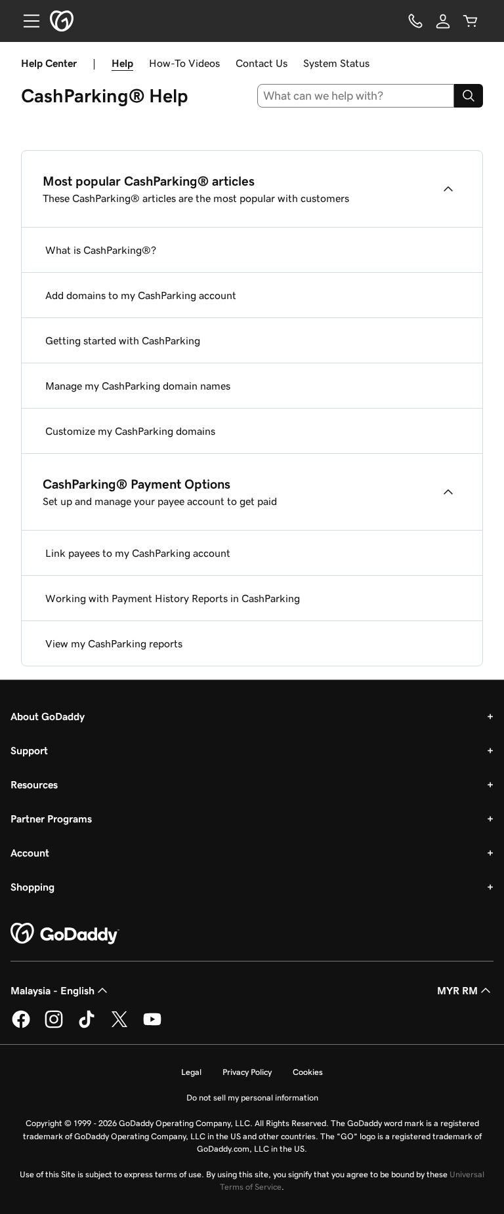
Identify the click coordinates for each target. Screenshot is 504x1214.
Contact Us (261, 63)
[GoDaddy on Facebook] (21, 1026)
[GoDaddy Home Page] (64, 934)
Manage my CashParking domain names (137, 385)
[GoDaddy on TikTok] (86, 1026)
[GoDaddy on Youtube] (152, 1026)
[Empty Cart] (470, 21)
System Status (336, 63)
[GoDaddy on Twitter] (119, 1026)
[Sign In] (442, 21)
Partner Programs (51, 818)
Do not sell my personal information (252, 1097)
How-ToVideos (184, 63)
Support (29, 750)
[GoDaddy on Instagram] (53, 1026)
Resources (34, 784)
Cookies (308, 1072)
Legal (191, 1072)
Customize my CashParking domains (130, 431)
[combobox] (356, 96)
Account (29, 852)
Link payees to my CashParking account (137, 553)
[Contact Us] (415, 21)
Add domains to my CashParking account (140, 295)
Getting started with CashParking (122, 340)
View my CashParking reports (113, 643)
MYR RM (457, 990)
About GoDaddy (47, 716)
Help (122, 63)
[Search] (468, 96)
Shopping (32, 886)
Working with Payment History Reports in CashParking (172, 598)
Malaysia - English (52, 990)
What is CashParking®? (100, 250)
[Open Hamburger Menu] (26, 21)
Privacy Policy (247, 1072)
